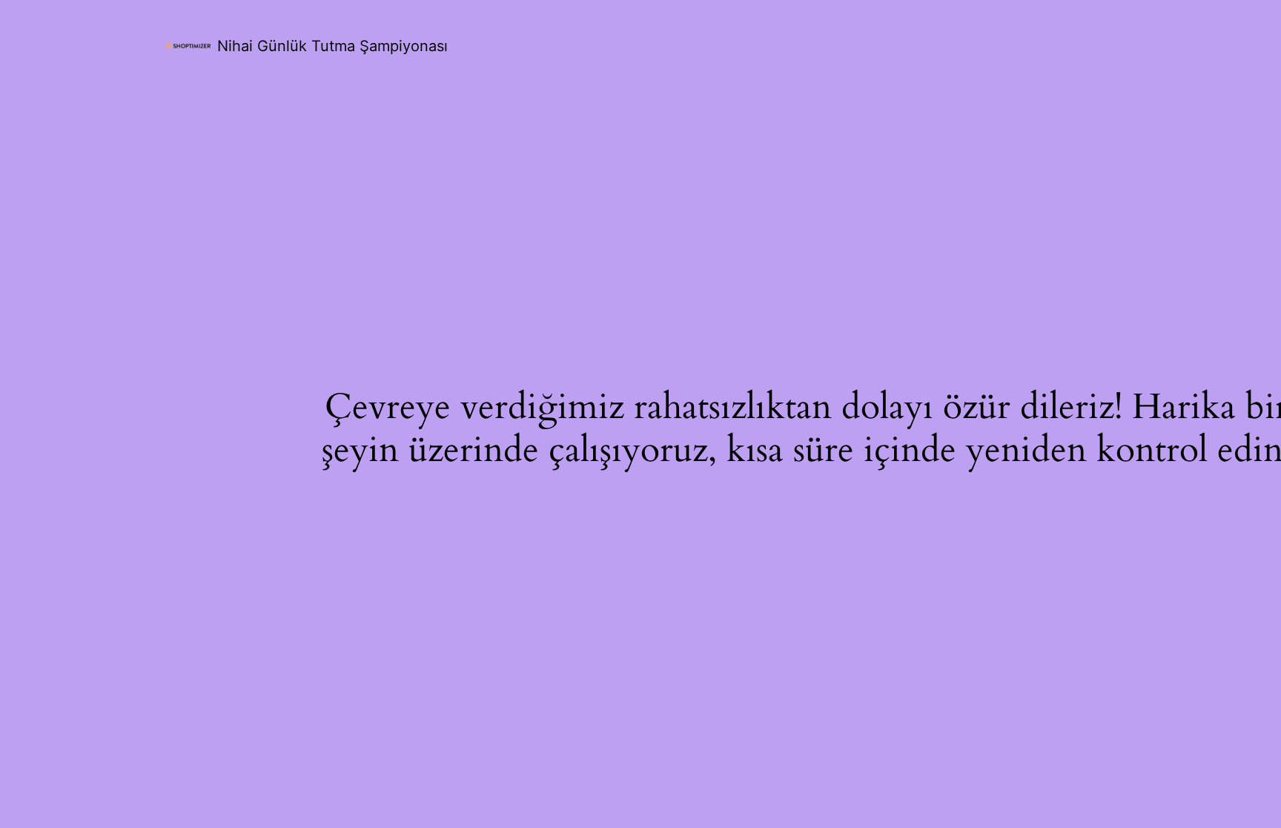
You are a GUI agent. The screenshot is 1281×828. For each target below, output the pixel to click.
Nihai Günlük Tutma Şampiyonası (332, 46)
